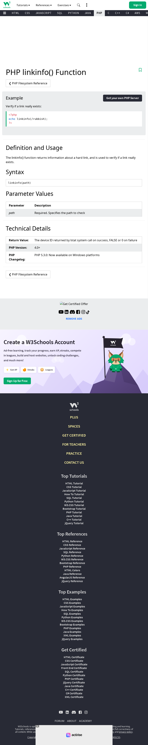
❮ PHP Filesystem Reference (28, 83)
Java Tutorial (74, 516)
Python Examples (72, 617)
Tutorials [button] (22, 5)
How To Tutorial (74, 494)
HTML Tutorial (74, 483)
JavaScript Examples (72, 606)
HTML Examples (72, 599)
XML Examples (72, 635)
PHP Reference (72, 566)
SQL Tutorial (74, 498)
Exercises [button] (63, 5)
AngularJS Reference (72, 577)
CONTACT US (74, 462)
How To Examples (72, 610)
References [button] (43, 5)
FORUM (59, 721)
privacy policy (125, 731)
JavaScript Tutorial (74, 490)
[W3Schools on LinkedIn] (66, 312)
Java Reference (72, 574)
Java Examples (72, 632)
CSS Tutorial (74, 487)
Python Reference (72, 555)
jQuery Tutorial (74, 523)
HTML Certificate (74, 657)
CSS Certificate (74, 660)
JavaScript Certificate (74, 664)
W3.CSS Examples (72, 621)
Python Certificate (74, 675)
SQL (59, 13)
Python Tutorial (74, 501)
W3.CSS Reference (72, 559)
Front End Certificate (74, 668)
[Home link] (7, 5)
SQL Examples (72, 613)
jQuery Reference (72, 581)
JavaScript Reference (72, 548)
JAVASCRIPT (44, 13)
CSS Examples (72, 603)
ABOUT (71, 721)
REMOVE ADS (74, 318)
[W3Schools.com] (74, 408)
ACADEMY (85, 721)
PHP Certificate (74, 679)
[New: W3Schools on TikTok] (88, 312)
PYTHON (73, 13)
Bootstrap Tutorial (74, 508)
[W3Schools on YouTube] (61, 312)
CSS (27, 13)
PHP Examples (72, 628)
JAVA (88, 13)
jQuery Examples (72, 639)
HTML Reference (72, 541)
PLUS (74, 417)
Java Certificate (74, 686)
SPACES (74, 426)
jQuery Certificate (74, 682)
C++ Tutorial (74, 519)
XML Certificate (74, 697)
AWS (137, 13)
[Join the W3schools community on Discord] (72, 312)
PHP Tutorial (74, 512)
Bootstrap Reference (72, 563)
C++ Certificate (74, 689)
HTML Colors (72, 570)
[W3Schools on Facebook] (78, 312)
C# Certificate (74, 693)
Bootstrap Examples (72, 624)
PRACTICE (74, 453)
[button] (78, 5)
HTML (15, 13)
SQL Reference (72, 552)
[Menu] (4, 13)
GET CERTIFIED (74, 435)
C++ (117, 13)
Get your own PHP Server (122, 98)
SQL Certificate (74, 671)
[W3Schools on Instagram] (83, 312)
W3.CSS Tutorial (74, 505)
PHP (99, 13)
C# (127, 13)
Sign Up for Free (17, 381)
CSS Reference (72, 545)
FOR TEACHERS (74, 444)
